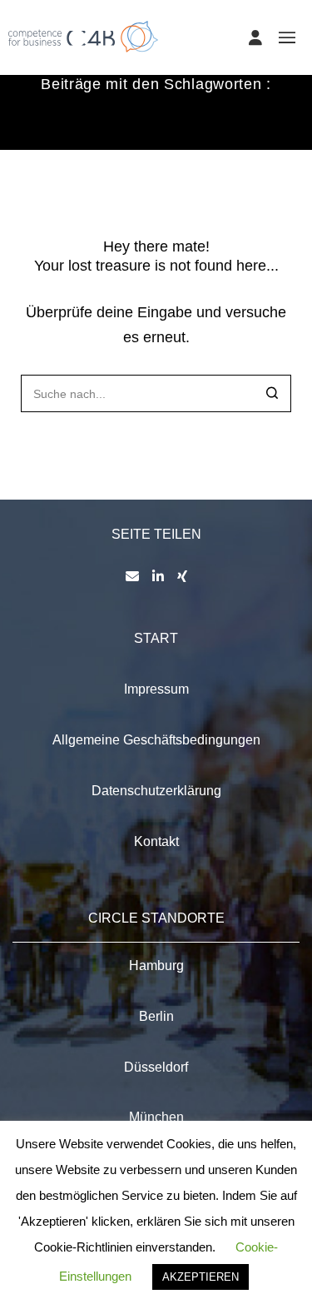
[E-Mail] (132, 576)
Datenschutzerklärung (156, 791)
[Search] (272, 395)
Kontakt (156, 841)
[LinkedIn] (158, 576)
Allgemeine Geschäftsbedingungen (156, 740)
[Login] (255, 37)
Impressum (156, 689)
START (156, 638)
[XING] (182, 576)
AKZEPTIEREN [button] (200, 1277)
